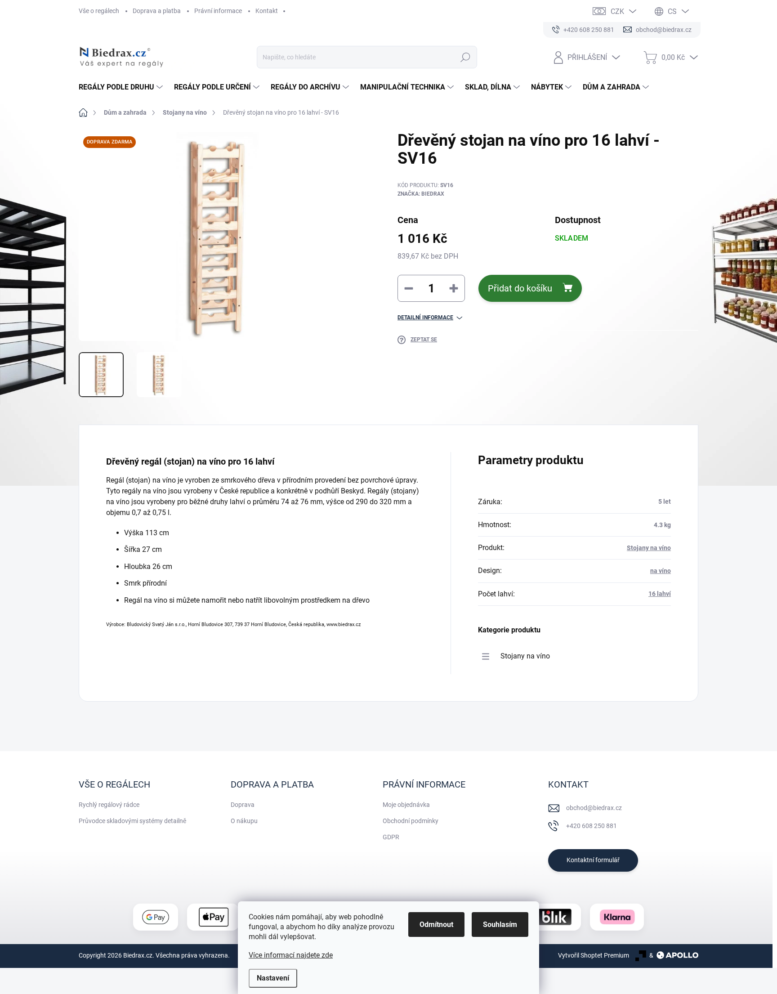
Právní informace (218, 10)
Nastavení (273, 978)
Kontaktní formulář (593, 860)
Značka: (420, 194)
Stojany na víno (649, 547)
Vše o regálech (99, 10)
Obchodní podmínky (410, 820)
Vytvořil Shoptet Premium (593, 955)
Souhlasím (500, 924)
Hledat (465, 57)
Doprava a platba (157, 10)
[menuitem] (122, 87)
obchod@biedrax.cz (594, 807)
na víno (660, 570)
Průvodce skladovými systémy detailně (132, 820)
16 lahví (659, 593)
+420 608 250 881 (591, 825)
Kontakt (266, 10)
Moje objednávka (406, 804)
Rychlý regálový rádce (109, 804)
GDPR (391, 837)
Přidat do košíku (520, 288)
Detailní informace (425, 317)
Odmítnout (436, 924)
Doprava (243, 804)
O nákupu (244, 820)
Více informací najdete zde (291, 955)
